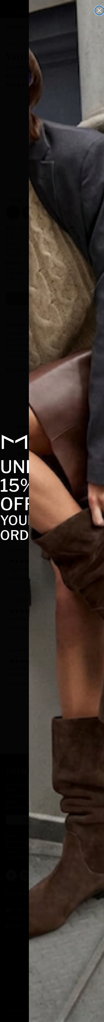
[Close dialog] (99, 10)
